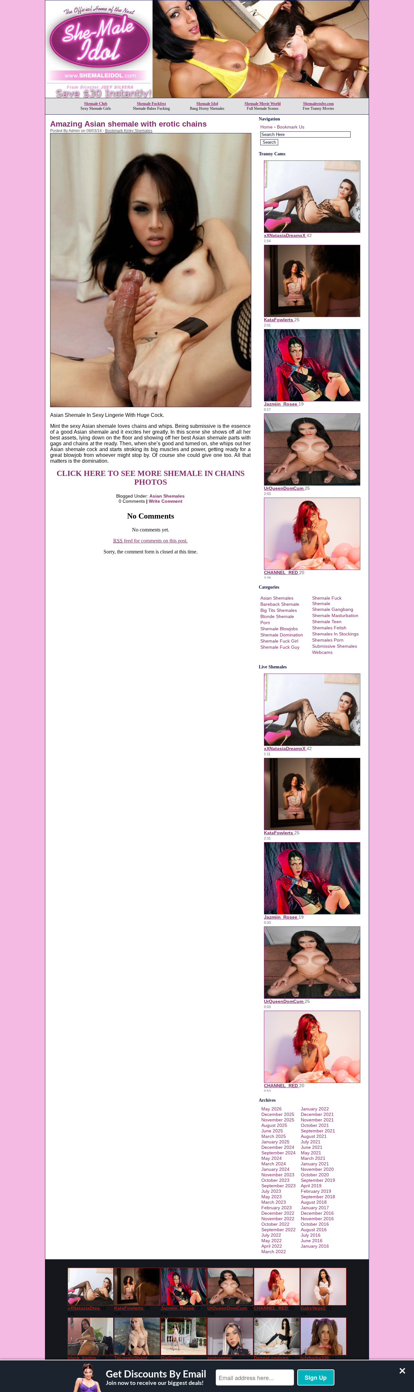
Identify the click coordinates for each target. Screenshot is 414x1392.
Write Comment (165, 501)
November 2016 (317, 1218)
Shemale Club (95, 103)
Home (266, 126)
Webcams (322, 652)
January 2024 (275, 1169)
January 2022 (315, 1108)
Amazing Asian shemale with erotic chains (128, 123)
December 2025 (277, 1114)
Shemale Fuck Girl (279, 641)
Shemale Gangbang (332, 609)
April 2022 (271, 1246)
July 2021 (311, 1141)
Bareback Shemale (279, 604)
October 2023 (275, 1180)
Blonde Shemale (277, 616)
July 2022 (271, 1235)
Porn (265, 622)
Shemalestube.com (318, 103)
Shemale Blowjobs (279, 628)
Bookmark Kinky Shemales (128, 131)
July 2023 (271, 1191)
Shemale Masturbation (335, 615)
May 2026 (271, 1108)
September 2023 (278, 1185)
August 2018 (314, 1202)
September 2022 (278, 1229)
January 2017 (315, 1207)
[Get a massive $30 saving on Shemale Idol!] (207, 96)
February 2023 (276, 1207)
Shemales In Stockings (335, 633)
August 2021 (314, 1136)
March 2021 (313, 1158)
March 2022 (273, 1251)
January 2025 (275, 1141)
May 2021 (311, 1152)
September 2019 (318, 1180)
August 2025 (274, 1125)
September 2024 (278, 1152)
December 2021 (317, 1114)
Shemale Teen (327, 621)
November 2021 (317, 1119)
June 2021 (311, 1147)
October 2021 (315, 1125)
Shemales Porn (327, 640)
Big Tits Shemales (278, 610)
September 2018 (318, 1196)
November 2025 (277, 1119)
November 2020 (317, 1169)
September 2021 (318, 1130)
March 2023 (273, 1202)
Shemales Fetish (329, 627)
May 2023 (271, 1196)
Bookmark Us (290, 126)
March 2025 (273, 1136)
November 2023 (277, 1174)
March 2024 (273, 1163)
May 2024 (271, 1158)
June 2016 (311, 1240)
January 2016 (315, 1246)
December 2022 (277, 1213)
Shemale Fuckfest (151, 103)
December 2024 (277, 1147)
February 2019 (316, 1191)
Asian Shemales (167, 496)
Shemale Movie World (263, 103)
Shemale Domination (281, 634)
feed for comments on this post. (150, 540)
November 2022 (277, 1218)
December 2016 (317, 1213)
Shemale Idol (207, 103)
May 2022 (271, 1240)
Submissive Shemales (334, 646)
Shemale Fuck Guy (280, 647)
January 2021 (315, 1163)
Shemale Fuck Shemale (327, 600)
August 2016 (314, 1229)
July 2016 (311, 1235)
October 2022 (275, 1224)
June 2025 (272, 1130)
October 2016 (315, 1224)
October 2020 (315, 1174)
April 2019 (311, 1185)
